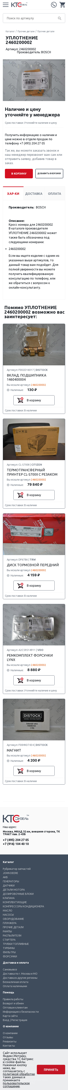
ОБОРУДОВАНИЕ (13, 918)
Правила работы (13, 999)
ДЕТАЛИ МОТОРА (14, 889)
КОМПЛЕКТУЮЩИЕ (15, 902)
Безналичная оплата (15, 982)
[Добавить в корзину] (20, 400)
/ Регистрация (18, 1020)
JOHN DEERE (10, 873)
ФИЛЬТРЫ (9, 952)
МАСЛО (7, 910)
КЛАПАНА (9, 898)
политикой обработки (19, 1074)
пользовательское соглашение (16, 1084)
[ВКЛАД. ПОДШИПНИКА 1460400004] (34, 345)
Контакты (9, 1045)
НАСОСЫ (8, 914)
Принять (51, 1069)
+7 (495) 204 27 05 (54, 5)
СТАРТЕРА (9, 939)
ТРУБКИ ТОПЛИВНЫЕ (16, 943)
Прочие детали (26, 31)
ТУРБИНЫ (9, 948)
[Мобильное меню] (5, 5)
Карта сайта (10, 1015)
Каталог (10, 31)
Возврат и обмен (13, 1003)
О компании (10, 1033)
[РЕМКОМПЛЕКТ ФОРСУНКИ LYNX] (34, 625)
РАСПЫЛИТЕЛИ (12, 935)
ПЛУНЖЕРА (9, 923)
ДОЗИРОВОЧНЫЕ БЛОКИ (18, 893)
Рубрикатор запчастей (17, 868)
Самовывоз (10, 969)
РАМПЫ (7, 931)
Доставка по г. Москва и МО (20, 973)
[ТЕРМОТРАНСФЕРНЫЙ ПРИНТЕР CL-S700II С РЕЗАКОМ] (34, 440)
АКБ (5, 877)
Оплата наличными (15, 986)
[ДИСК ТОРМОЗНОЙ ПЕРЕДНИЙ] (34, 534)
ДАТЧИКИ (9, 885)
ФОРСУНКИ (10, 956)
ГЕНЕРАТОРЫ (11, 881)
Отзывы (8, 1037)
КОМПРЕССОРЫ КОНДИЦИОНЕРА (23, 906)
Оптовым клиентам (15, 1007)
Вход (6, 1020)
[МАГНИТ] (34, 720)
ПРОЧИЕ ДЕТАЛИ (13, 927)
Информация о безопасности (21, 1011)
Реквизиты (9, 1041)
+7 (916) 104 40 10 (16, 843)
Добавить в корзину (49, 173)
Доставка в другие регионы (20, 977)
